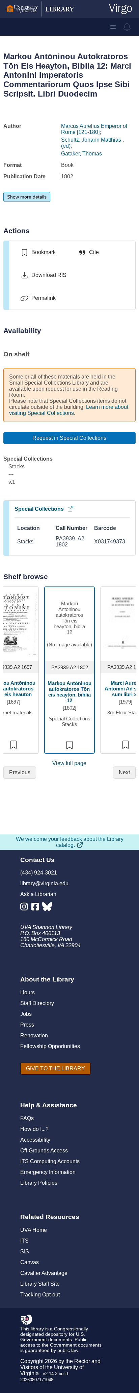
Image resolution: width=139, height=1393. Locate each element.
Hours (27, 992)
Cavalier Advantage (43, 1273)
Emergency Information (48, 1172)
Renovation (34, 1035)
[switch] (38, 252)
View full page (69, 763)
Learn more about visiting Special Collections (68, 410)
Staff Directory (37, 1003)
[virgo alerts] (127, 27)
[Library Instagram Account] (25, 908)
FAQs (27, 1118)
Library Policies (38, 1183)
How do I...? (34, 1129)
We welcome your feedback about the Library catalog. (69, 842)
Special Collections (39, 509)
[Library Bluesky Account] (47, 908)
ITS (24, 1241)
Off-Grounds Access (44, 1150)
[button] (113, 27)
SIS (24, 1251)
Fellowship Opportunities (50, 1046)
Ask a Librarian (38, 894)
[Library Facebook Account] (37, 908)
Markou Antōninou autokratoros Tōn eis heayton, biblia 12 (69, 691)
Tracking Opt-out (40, 1294)
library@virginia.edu (44, 883)
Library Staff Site (40, 1284)
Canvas (29, 1262)
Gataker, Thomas (81, 153)
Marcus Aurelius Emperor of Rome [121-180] (94, 129)
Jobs (26, 1014)
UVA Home (33, 1230)
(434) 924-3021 (38, 873)
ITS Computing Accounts (50, 1161)
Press (27, 1025)
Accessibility (35, 1140)
